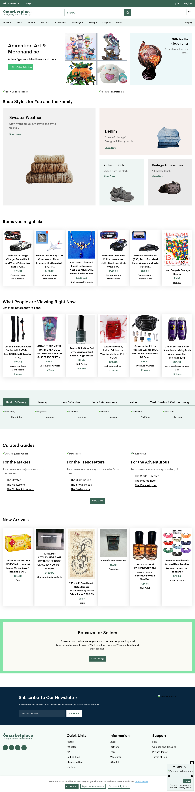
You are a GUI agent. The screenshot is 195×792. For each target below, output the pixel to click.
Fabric (82, 602)
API (68, 751)
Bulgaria (177, 282)
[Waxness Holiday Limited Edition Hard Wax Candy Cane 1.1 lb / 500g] (113, 345)
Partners (114, 746)
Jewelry (91, 22)
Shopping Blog (75, 761)
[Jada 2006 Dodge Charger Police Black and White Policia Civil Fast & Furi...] (18, 258)
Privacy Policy (160, 751)
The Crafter (14, 479)
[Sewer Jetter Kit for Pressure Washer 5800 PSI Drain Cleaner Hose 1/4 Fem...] (145, 345)
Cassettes (113, 569)
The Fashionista (80, 489)
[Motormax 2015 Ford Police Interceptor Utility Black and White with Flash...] (113, 258)
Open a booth (126, 644)
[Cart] (189, 12)
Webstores (115, 756)
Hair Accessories (177, 580)
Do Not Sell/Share (119, 786)
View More (97, 500)
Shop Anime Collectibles (22, 67)
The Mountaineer (145, 480)
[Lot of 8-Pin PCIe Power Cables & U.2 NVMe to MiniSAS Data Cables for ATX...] (18, 345)
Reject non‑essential (93, 786)
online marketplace (87, 641)
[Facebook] (5, 747)
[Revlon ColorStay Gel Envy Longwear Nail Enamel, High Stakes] (81, 345)
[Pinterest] (17, 747)
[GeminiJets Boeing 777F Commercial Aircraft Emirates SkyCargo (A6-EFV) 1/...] (50, 258)
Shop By (188, 22)
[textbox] (94, 12)
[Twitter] (11, 747)
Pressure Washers (145, 365)
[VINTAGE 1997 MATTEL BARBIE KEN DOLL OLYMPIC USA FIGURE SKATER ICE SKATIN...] (50, 345)
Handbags (76, 22)
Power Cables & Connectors (18, 368)
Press (113, 751)
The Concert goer (146, 485)
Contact (71, 766)
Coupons (107, 22)
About (70, 741)
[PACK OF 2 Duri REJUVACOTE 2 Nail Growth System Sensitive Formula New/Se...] (145, 567)
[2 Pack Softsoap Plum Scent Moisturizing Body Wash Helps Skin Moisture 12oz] (177, 345)
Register (188, 3)
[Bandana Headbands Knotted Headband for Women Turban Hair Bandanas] (177, 567)
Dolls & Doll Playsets (50, 365)
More (118, 22)
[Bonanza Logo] (17, 12)
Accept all (71, 786)
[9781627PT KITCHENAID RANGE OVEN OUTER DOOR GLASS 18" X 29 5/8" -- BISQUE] (50, 567)
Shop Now (15, 134)
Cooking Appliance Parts (49, 577)
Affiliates (71, 746)
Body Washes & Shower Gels (177, 368)
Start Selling (97, 658)
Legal (113, 741)
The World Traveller (147, 476)
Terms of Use (159, 756)
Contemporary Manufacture (17, 277)
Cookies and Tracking (164, 746)
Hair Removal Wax (113, 366)
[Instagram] (24, 747)
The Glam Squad (81, 479)
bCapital (114, 761)
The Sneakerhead (81, 484)
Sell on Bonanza (11, 3)
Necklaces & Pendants (81, 282)
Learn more (141, 781)
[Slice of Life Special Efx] (113, 567)
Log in (176, 3)
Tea (18, 580)
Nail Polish (81, 364)
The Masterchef (16, 484)
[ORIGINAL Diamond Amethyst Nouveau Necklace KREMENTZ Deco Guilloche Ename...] (81, 258)
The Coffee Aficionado (20, 489)
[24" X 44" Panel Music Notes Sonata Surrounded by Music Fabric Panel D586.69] (81, 567)
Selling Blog (73, 756)
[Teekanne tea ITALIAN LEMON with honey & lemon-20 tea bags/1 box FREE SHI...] (18, 567)
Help (28, 3)
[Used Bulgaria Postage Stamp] (177, 258)
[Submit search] (127, 12)
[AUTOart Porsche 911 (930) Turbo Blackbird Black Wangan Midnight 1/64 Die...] (145, 258)
